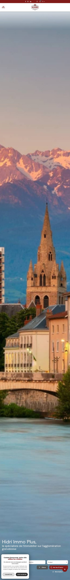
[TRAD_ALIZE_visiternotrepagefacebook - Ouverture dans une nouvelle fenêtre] (25, 1)
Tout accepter (21, 574)
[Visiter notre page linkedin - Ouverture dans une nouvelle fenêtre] (30, 1)
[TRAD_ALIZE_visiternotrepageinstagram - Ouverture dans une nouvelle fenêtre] (28, 1)
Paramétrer (8, 574)
